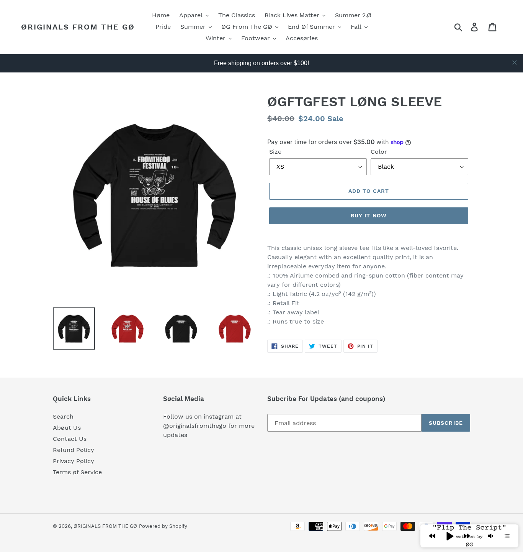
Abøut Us (67, 427)
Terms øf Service (77, 472)
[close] (514, 62)
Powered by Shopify (163, 526)
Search (63, 416)
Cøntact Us (70, 438)
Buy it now (369, 215)
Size (275, 151)
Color (379, 151)
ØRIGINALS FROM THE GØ (78, 26)
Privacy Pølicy (73, 461)
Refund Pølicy (73, 449)
